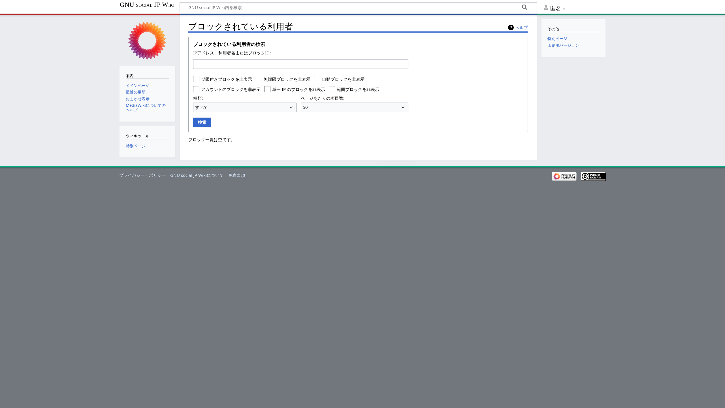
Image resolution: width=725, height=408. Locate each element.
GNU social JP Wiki (147, 4)
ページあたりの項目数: (322, 98)
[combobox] (300, 64)
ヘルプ (521, 27)
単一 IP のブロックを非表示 (298, 89)
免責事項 (236, 175)
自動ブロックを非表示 (343, 79)
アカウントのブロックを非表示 (231, 89)
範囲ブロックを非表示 (358, 89)
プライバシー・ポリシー (142, 175)
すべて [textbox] (201, 107)
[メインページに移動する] (147, 40)
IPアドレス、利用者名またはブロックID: (232, 53)
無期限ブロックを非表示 (287, 79)
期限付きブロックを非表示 (226, 79)
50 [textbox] (305, 107)
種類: (198, 98)
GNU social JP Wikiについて (197, 175)
